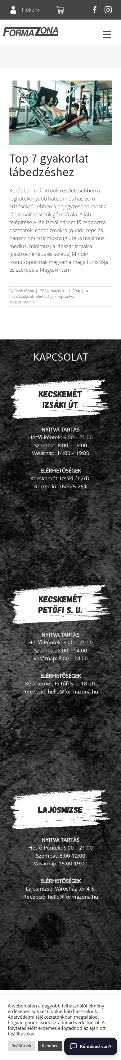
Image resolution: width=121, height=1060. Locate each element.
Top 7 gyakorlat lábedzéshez (48, 165)
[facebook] (94, 9)
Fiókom (30, 9)
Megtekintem (20, 302)
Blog (76, 290)
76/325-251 (73, 486)
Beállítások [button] (21, 1045)
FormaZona (24, 290)
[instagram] (108, 9)
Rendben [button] (50, 1045)
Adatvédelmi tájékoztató (33, 1017)
